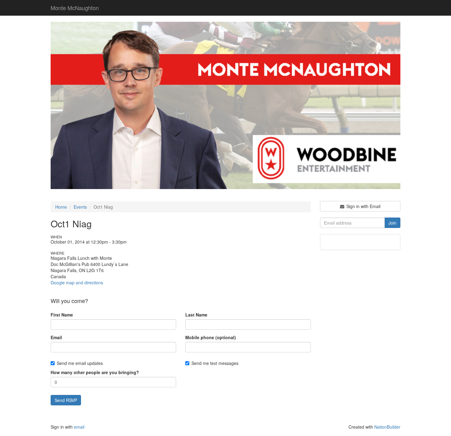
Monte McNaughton (75, 8)
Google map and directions (77, 282)
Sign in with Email (362, 206)
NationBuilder (387, 427)
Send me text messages (214, 363)
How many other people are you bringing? (95, 372)
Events (80, 207)
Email (56, 337)
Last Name (196, 315)
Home (61, 207)
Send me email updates (80, 363)
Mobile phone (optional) (210, 337)
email (79, 427)
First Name (62, 315)
